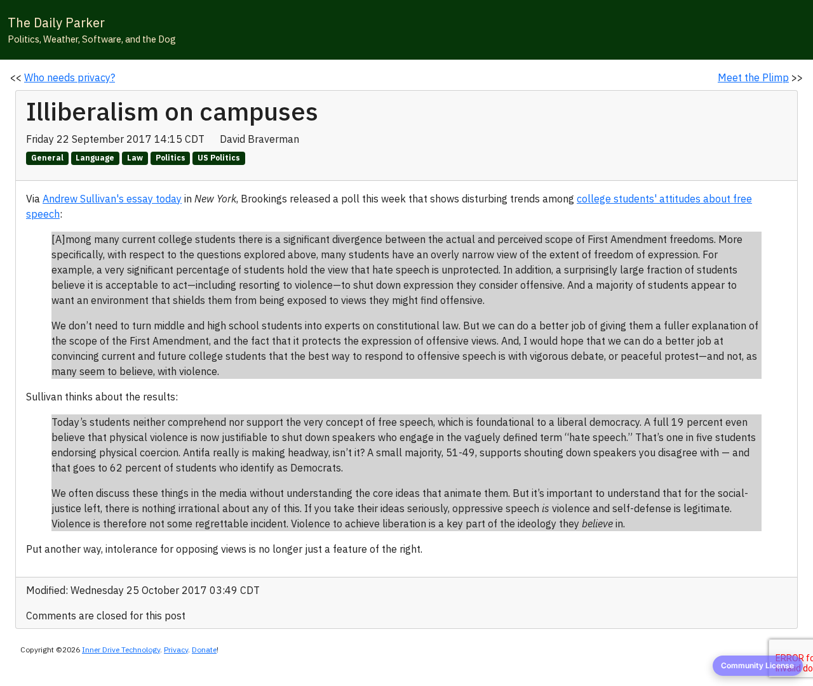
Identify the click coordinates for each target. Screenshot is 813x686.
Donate (204, 649)
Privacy (176, 649)
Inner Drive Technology (121, 649)
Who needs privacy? (69, 77)
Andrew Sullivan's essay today (112, 198)
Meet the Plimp (753, 77)
